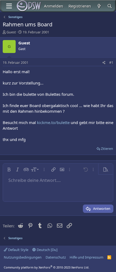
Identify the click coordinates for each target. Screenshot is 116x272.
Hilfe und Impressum (86, 257)
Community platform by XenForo (46, 267)
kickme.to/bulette (53, 122)
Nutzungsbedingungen (23, 257)
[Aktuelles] (99, 6)
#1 (111, 62)
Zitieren (107, 148)
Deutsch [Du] (46, 249)
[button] (9, 169)
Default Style (17, 249)
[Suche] (109, 6)
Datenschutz (56, 257)
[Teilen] (104, 63)
